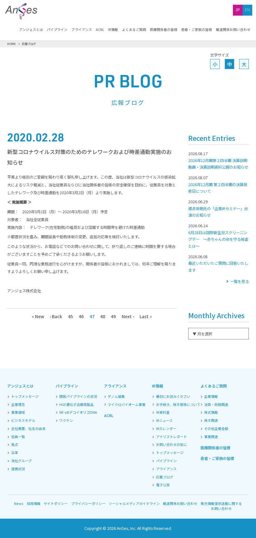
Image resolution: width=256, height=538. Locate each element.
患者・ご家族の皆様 (196, 29)
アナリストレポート (171, 437)
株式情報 (211, 412)
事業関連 (211, 437)
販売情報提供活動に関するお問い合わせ (221, 506)
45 (70, 316)
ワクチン (66, 420)
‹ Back (56, 316)
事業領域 (18, 412)
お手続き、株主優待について (178, 404)
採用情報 (34, 503)
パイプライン (57, 29)
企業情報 (211, 396)
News (18, 503)
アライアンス (81, 29)
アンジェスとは (31, 29)
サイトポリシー (56, 503)
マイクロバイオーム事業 (126, 404)
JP (237, 10)
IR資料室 (163, 412)
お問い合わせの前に (171, 444)
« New (38, 316)
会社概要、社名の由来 (28, 429)
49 (113, 316)
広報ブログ (164, 477)
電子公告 (163, 485)
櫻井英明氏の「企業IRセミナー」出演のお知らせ (218, 208)
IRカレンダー (166, 429)
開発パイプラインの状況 (78, 396)
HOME (11, 44)
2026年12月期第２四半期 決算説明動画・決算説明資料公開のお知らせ (218, 160)
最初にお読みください (173, 396)
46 (81, 316)
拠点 (14, 444)
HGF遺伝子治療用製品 (76, 404)
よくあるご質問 (134, 29)
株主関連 (211, 420)
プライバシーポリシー (88, 503)
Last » (146, 316)
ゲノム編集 (116, 396)
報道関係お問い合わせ (233, 29)
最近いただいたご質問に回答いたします (218, 263)
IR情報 (113, 29)
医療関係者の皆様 (163, 29)
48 (102, 316)
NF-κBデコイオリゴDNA (78, 412)
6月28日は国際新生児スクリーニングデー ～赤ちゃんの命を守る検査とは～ (218, 236)
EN (247, 10)
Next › (128, 316)
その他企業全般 (216, 429)
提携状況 (18, 469)
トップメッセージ (25, 396)
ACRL (100, 29)
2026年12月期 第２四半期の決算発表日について (217, 184)
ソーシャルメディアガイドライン (134, 503)
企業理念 (18, 404)
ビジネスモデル (23, 420)
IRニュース (164, 420)
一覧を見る (239, 281)
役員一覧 (18, 437)
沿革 (14, 453)
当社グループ (21, 461)
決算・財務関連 (216, 404)
